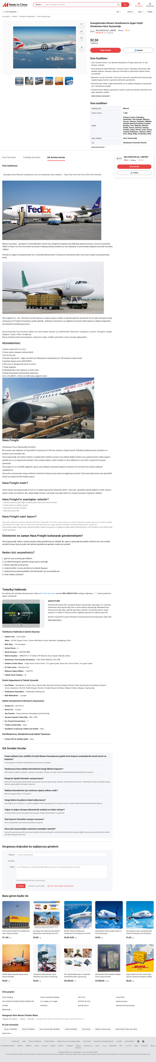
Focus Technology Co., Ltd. (77, 1052)
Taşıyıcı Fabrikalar (10, 1029)
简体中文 (20, 1046)
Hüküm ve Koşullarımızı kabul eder (131, 1054)
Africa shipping (7, 997)
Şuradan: (11, 861)
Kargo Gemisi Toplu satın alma (126, 1029)
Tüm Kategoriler (11, 12)
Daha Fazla (6, 1033)
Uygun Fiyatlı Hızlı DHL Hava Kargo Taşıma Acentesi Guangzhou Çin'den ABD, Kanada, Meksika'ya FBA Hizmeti (139, 976)
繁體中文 (29, 1046)
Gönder (21, 886)
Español (52, 1046)
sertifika (5, 1005)
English (12, 1046)
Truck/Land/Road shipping (49, 997)
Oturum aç (150, 6)
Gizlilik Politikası (49, 1041)
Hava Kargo (86, 1029)
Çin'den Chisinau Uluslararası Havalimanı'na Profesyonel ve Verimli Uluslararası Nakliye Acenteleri (77, 933)
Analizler (119, 1041)
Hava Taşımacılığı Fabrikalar (50, 1029)
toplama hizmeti (121, 1001)
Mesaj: (12, 867)
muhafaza (44, 1005)
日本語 (37, 1046)
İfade (23, 1041)
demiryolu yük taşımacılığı (125, 1005)
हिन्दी (121, 1046)
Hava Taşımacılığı (43, 16)
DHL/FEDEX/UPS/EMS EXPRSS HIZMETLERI (18, 1001)
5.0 (127, 160)
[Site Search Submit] (125, 4)
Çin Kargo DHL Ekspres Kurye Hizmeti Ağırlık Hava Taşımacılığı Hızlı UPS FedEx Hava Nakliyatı (46, 933)
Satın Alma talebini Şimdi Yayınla (60, 886)
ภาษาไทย (128, 1046)
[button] (118, 4)
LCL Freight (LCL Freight (49, 1001)
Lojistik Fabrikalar (71, 1029)
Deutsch (60, 1046)
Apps (140, 12)
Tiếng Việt (144, 1046)
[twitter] (143, 1041)
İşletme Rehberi (129, 1041)
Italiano (78, 1046)
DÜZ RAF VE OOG (84, 1001)
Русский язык (88, 1046)
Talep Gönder (105, 50)
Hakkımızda (15, 1041)
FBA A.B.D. (82, 997)
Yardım (129, 12)
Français (44, 1046)
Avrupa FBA (120, 997)
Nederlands (112, 1046)
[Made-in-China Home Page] (14, 4)
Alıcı (117, 12)
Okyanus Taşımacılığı (103, 1029)
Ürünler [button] (38, 4)
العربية (104, 1046)
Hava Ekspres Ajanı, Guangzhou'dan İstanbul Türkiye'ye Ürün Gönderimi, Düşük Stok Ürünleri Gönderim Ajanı (139, 933)
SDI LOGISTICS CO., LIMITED (106, 30)
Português (69, 1046)
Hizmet (14, 16)
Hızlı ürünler (87, 1041)
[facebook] (138, 1041)
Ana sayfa (5, 16)
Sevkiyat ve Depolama (27, 16)
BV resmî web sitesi (47, 593)
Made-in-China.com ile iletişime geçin (68, 1041)
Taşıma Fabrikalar (28, 1029)
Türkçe (136, 1046)
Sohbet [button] (140, 50)
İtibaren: (12, 855)
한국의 (97, 1046)
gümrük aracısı (83, 1005)
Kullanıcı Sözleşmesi (35, 1041)
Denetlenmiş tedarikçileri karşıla (103, 1041)
